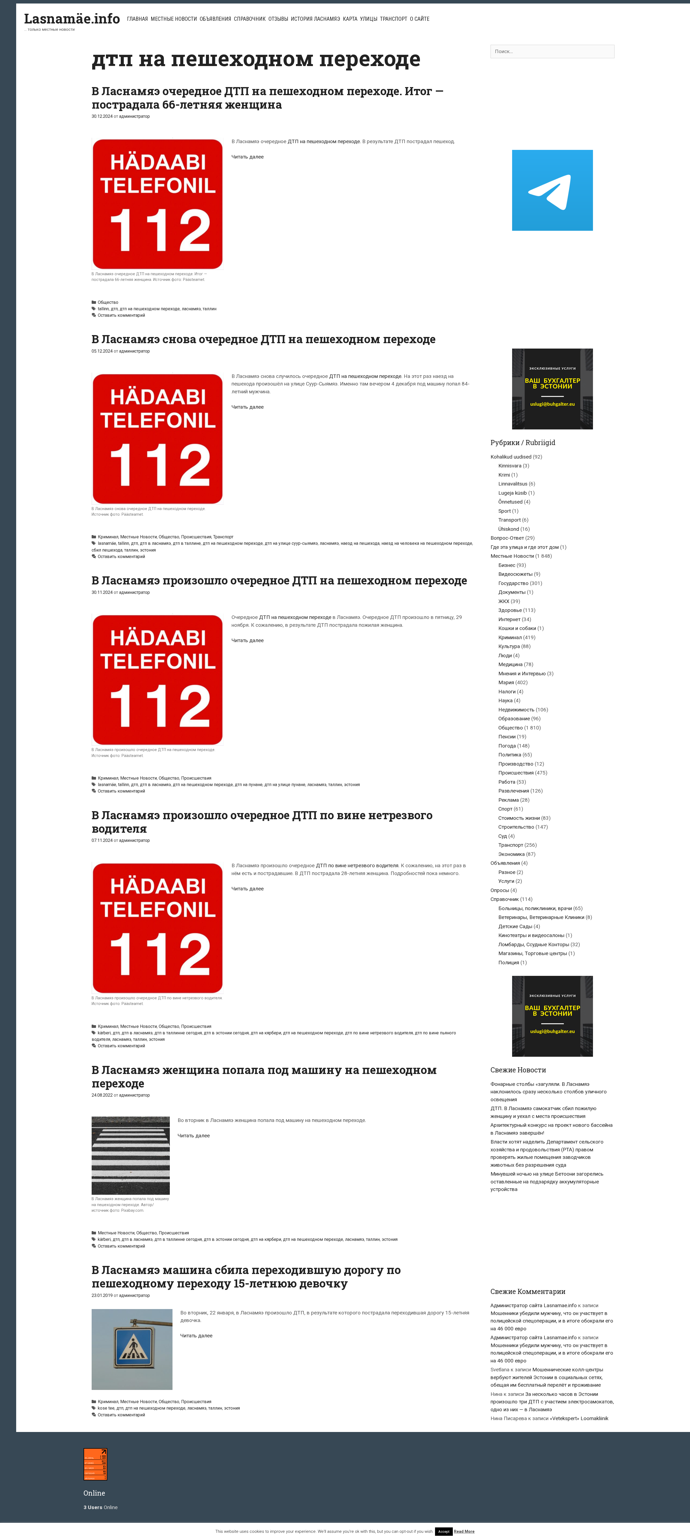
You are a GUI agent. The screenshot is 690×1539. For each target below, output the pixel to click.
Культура (509, 646)
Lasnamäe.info (72, 18)
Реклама (508, 800)
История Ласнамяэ (315, 19)
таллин (209, 308)
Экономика (511, 854)
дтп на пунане (249, 784)
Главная (137, 19)
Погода (507, 746)
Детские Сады (515, 926)
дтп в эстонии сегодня (226, 1032)
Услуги (506, 881)
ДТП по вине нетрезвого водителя (357, 865)
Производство (515, 764)
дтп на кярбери (266, 1032)
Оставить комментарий (121, 315)
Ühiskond (508, 529)
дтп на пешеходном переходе (150, 308)
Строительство (516, 827)
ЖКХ (503, 601)
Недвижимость (516, 710)
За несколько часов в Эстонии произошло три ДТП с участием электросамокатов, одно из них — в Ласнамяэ (552, 1402)
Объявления (215, 19)
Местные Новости (174, 19)
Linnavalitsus (512, 484)
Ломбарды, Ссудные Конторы (533, 944)
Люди (505, 655)
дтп (114, 308)
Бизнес (506, 565)
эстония (148, 550)
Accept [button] (444, 1532)
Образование (514, 718)
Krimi (504, 475)
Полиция (508, 962)
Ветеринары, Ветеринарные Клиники (541, 917)
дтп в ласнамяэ (155, 543)
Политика (509, 755)
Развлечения (513, 791)
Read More (464, 1531)
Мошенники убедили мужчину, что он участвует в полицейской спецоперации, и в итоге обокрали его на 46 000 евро (552, 1321)
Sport (504, 511)
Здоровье (510, 610)
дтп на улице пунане (284, 784)
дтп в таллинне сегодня (178, 1032)
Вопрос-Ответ (507, 538)
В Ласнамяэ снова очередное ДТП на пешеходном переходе (264, 338)
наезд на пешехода (360, 543)
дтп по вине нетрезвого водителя (379, 1032)
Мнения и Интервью (522, 673)
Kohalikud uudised (511, 457)
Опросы (500, 890)
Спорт (505, 809)
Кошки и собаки (517, 628)
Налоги (507, 691)
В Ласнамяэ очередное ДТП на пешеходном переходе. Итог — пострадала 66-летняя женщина (268, 97)
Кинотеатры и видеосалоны (531, 935)
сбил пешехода (107, 550)
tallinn (103, 308)
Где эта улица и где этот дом (525, 547)
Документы (512, 592)
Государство (513, 583)
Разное (506, 872)
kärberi (104, 1032)
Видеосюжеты (515, 574)
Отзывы (278, 19)
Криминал (108, 536)
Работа (506, 782)
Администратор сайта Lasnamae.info (534, 1305)
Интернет (509, 619)
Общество (108, 302)
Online (101, 1507)
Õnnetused (510, 502)
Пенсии (507, 737)
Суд (502, 836)
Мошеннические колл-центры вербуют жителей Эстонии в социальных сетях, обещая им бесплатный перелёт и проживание (547, 1377)
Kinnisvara (510, 466)
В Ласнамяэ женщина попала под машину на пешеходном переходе (264, 1076)
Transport (509, 520)
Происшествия (196, 536)
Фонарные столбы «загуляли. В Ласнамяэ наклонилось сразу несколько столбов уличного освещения (549, 1092)
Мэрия (506, 682)
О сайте (419, 19)
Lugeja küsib (512, 493)
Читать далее (248, 157)
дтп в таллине (187, 543)
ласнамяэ (191, 308)
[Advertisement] (553, 104)
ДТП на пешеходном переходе (324, 141)
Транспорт (393, 19)
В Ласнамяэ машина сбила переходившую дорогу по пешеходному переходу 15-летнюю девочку (246, 1276)
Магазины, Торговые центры (532, 953)
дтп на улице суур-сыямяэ (291, 543)
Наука (505, 700)
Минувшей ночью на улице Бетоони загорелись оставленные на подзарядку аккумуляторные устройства (547, 1181)
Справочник (250, 19)
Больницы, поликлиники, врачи (535, 908)
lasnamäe (107, 543)
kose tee (106, 1408)
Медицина (510, 664)
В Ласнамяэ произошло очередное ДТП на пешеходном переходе (279, 580)
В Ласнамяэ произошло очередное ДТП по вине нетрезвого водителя (262, 821)
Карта (350, 19)
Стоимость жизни (519, 818)
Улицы (368, 19)
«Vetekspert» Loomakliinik (579, 1418)
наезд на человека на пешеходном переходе (426, 543)
